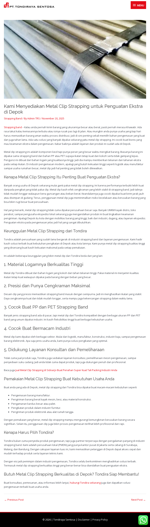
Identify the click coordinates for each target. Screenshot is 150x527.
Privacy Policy (100, 519)
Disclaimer (84, 519)
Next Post (138, 499)
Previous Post (14, 499)
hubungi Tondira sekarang (85, 482)
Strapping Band (13, 118)
